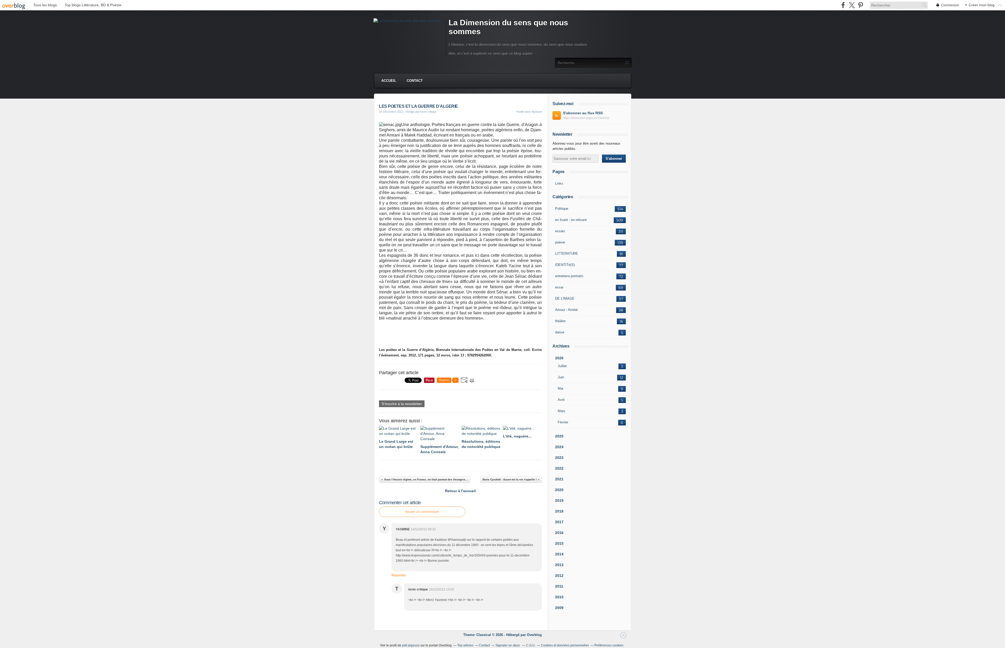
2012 (559, 575)
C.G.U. (530, 645)
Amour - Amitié (566, 310)
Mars (561, 411)
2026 (559, 358)
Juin (561, 377)
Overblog (534, 635)
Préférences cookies (608, 645)
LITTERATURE (566, 253)
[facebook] (843, 5)
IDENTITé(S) (565, 265)
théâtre (560, 321)
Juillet (562, 366)
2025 (559, 436)
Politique (561, 209)
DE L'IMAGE (564, 298)
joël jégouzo (411, 645)
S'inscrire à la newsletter (402, 404)
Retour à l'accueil (460, 491)
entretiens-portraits (569, 276)
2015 (559, 543)
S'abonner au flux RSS (583, 113)
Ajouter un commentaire (422, 512)
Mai (560, 388)
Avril (561, 400)
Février (563, 422)
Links (559, 183)
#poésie (537, 111)
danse (559, 332)
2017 (559, 522)
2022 (559, 468)
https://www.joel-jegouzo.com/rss (586, 118)
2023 (559, 458)
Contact (415, 81)
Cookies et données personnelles (565, 645)
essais (560, 231)
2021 (559, 479)
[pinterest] (860, 5)
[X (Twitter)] (851, 5)
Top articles (465, 645)
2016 (559, 533)
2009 (559, 608)
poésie (560, 242)
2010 (559, 597)
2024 (559, 447)
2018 (559, 511)
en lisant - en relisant (571, 220)
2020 (559, 490)
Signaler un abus (508, 645)
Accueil (388, 81)
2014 (559, 554)
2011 (559, 586)
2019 (559, 500)
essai (559, 287)
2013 (559, 565)
